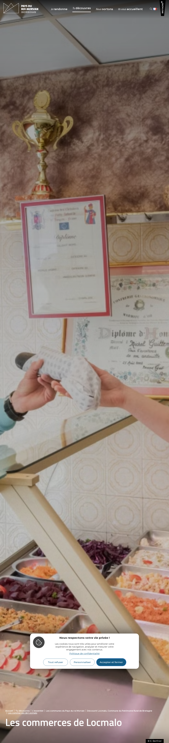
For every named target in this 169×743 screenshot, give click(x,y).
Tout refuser (55, 662)
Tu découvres (22, 711)
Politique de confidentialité (84, 653)
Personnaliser (82, 662)
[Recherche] (151, 9)
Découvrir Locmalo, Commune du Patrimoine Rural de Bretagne (119, 711)
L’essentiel (37, 711)
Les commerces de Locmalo (22, 713)
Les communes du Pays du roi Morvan (65, 711)
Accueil (9, 711)
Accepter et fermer (111, 662)
